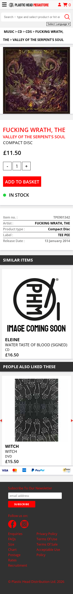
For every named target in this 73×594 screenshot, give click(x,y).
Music (9, 31)
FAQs (12, 539)
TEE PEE (64, 235)
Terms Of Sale (47, 544)
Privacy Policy (46, 534)
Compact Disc (59, 229)
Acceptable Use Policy (48, 552)
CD (20, 31)
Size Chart (12, 547)
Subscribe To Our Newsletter (30, 488)
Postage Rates (14, 557)
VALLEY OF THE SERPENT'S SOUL (38, 40)
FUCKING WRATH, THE (52, 223)
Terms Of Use (46, 539)
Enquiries (15, 534)
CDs (29, 31)
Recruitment (17, 565)
